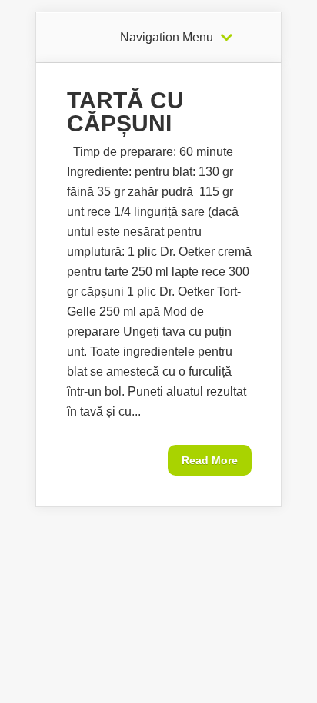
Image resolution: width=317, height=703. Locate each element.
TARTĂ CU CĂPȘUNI (125, 112)
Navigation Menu (166, 38)
